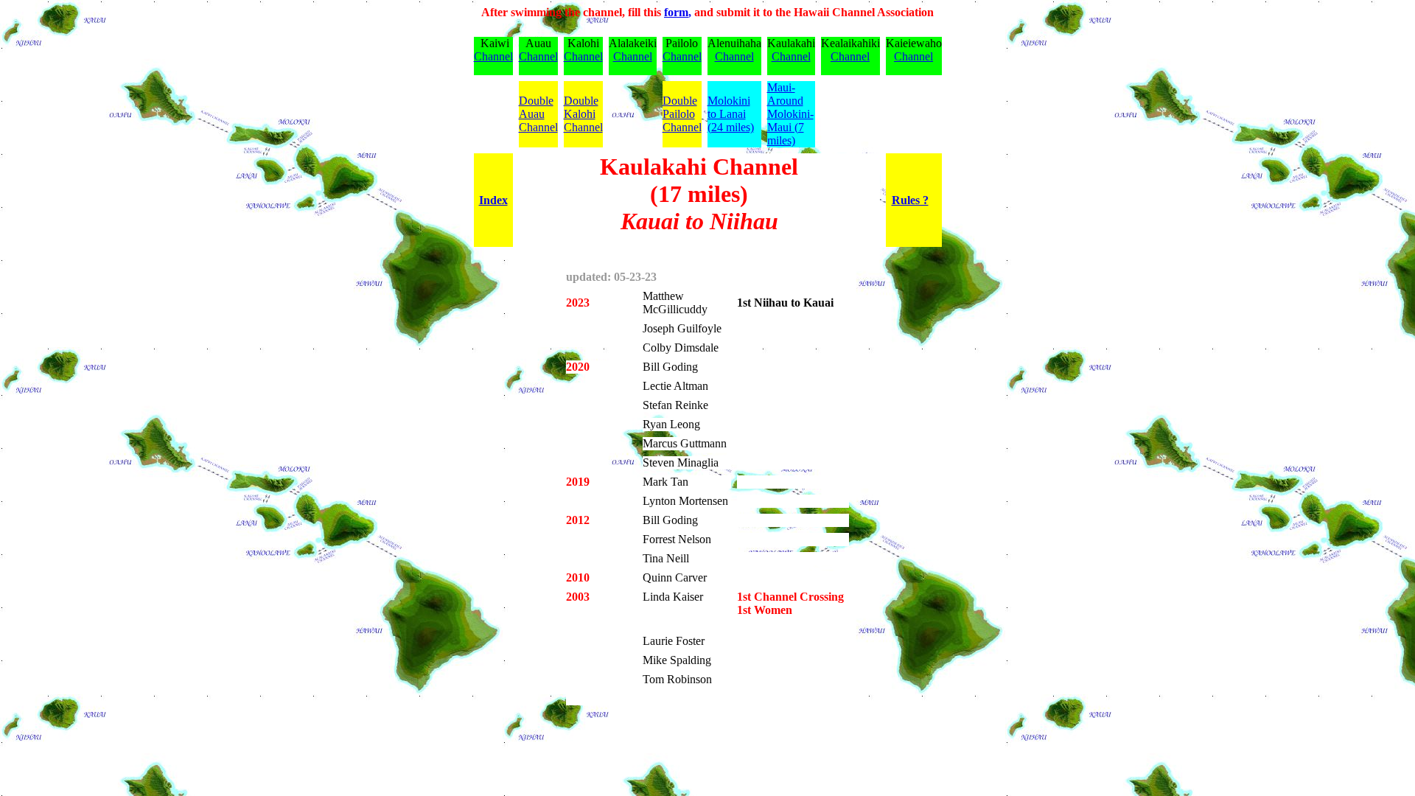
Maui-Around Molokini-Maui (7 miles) (790, 114)
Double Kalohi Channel (583, 113)
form (676, 12)
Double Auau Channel (538, 113)
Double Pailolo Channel (682, 113)
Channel (493, 56)
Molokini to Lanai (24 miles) (731, 113)
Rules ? (910, 200)
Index (493, 200)
